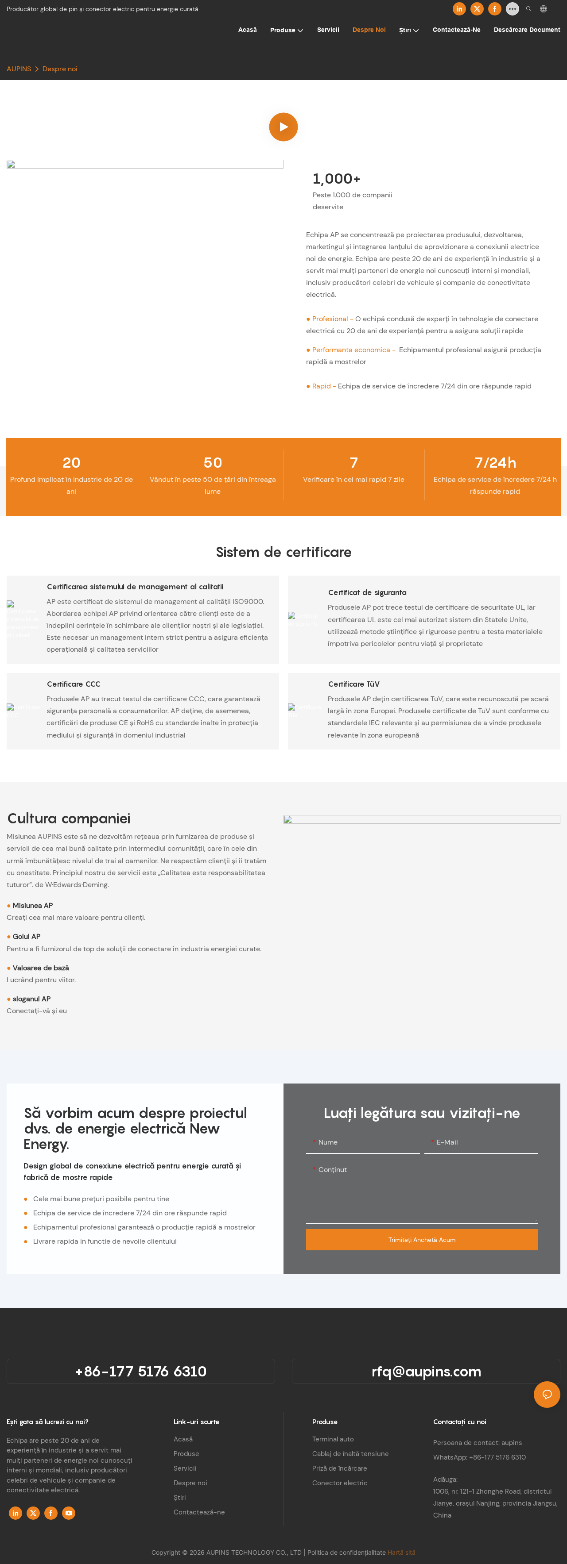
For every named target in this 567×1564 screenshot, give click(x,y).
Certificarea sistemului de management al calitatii (135, 586)
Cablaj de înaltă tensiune (350, 1453)
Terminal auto (333, 1439)
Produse (186, 1453)
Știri (180, 1497)
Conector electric (340, 1483)
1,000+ (337, 178)
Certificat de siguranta (367, 592)
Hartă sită (402, 1552)
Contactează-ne (199, 1512)
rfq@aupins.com (426, 1371)
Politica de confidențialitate (347, 1552)
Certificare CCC (74, 684)
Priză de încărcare (339, 1468)
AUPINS (19, 68)
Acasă (183, 1439)
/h (495, 462)
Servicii (185, 1468)
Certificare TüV (354, 684)
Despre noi (60, 68)
